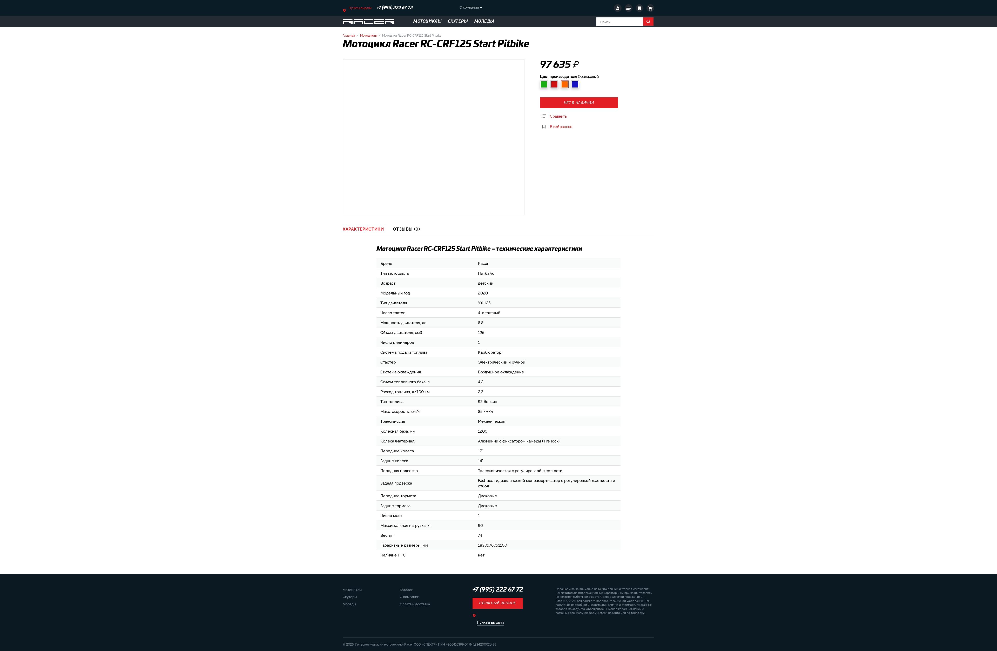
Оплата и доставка (415, 603)
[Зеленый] (544, 84)
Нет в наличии (579, 102)
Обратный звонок (497, 603)
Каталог (406, 589)
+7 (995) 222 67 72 (395, 8)
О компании (469, 7)
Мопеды (349, 603)
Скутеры (350, 596)
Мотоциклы (368, 35)
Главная (349, 35)
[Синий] (575, 84)
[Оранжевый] (565, 84)
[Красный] (554, 84)
